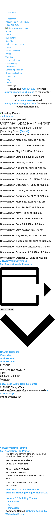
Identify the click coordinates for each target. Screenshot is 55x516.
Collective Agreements (15, 44)
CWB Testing (11, 63)
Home (8, 31)
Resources (10, 76)
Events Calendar (12, 50)
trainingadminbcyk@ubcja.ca (19, 103)
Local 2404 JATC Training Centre (18, 384)
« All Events (6, 116)
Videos (8, 47)
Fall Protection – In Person (16, 264)
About (8, 34)
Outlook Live (7, 361)
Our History (10, 38)
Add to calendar (7, 309)
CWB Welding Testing (13, 261)
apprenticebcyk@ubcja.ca (20, 92)
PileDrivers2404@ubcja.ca (17, 22)
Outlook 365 (7, 358)
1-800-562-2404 (12, 25)
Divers (8, 53)
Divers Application (13, 73)
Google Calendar (9, 352)
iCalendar (5, 355)
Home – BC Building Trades (21, 498)
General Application (14, 69)
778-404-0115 (25, 100)
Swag (7, 79)
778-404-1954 (29, 88)
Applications (11, 66)
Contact (8, 82)
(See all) (24, 131)
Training (9, 57)
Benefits (9, 41)
